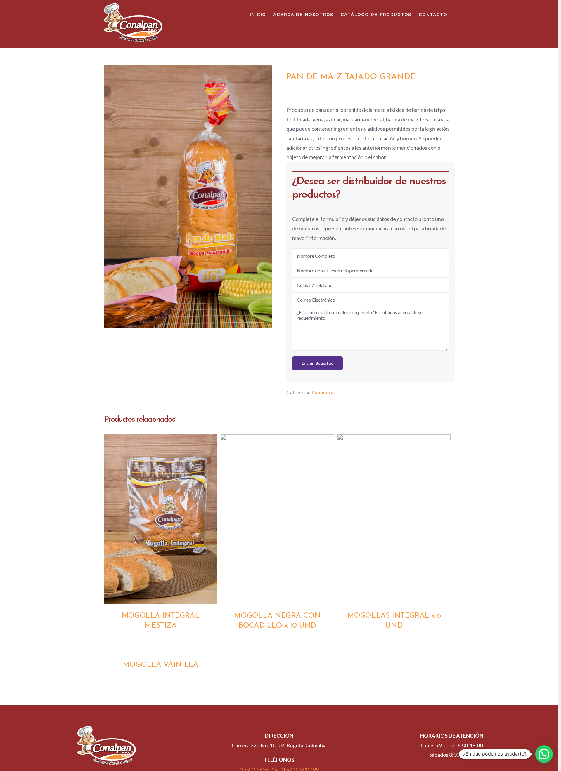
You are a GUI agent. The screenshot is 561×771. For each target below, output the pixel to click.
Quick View (160, 520)
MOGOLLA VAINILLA (160, 665)
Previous (110, 196)
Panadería (323, 392)
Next (266, 196)
